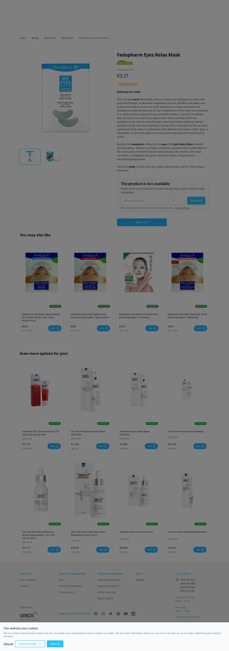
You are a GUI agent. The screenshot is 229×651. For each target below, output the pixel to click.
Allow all (55, 644)
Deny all (8, 644)
